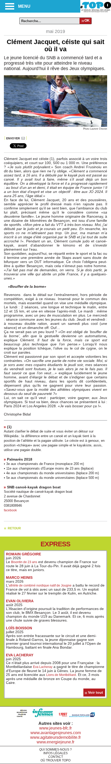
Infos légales (55, 753)
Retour (14, 528)
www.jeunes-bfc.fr (55, 728)
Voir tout (95, 692)
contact (55, 757)
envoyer (13, 138)
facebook (10, 510)
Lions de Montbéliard (61, 675)
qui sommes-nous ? (55, 749)
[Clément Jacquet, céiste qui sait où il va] (55, 126)
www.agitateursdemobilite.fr (55, 737)
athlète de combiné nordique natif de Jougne (40, 585)
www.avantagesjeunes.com (55, 733)
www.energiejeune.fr (55, 742)
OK (86, 20)
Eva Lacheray (42, 667)
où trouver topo (55, 760)
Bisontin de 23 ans (24, 562)
